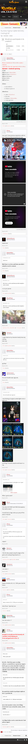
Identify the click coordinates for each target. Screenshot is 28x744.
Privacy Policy (25, 742)
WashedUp (9, 615)
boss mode (6, 35)
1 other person (19, 327)
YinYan (8, 629)
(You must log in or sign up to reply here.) (19, 730)
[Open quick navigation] (26, 27)
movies (11, 35)
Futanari (9, 332)
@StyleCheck (13, 74)
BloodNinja (10, 298)
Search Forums (4, 20)
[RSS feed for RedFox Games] (27, 740)
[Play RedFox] (14, 2)
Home (3, 16)
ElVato (4, 125)
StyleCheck (9, 125)
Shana (8, 502)
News (9, 16)
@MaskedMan (15, 62)
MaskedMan (10, 58)
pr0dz (8, 578)
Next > (10, 54)
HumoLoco (9, 564)
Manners (9, 548)
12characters (10, 373)
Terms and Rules (19, 742)
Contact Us (20, 739)
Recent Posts (11, 20)
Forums (16, 16)
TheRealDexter (5, 233)
